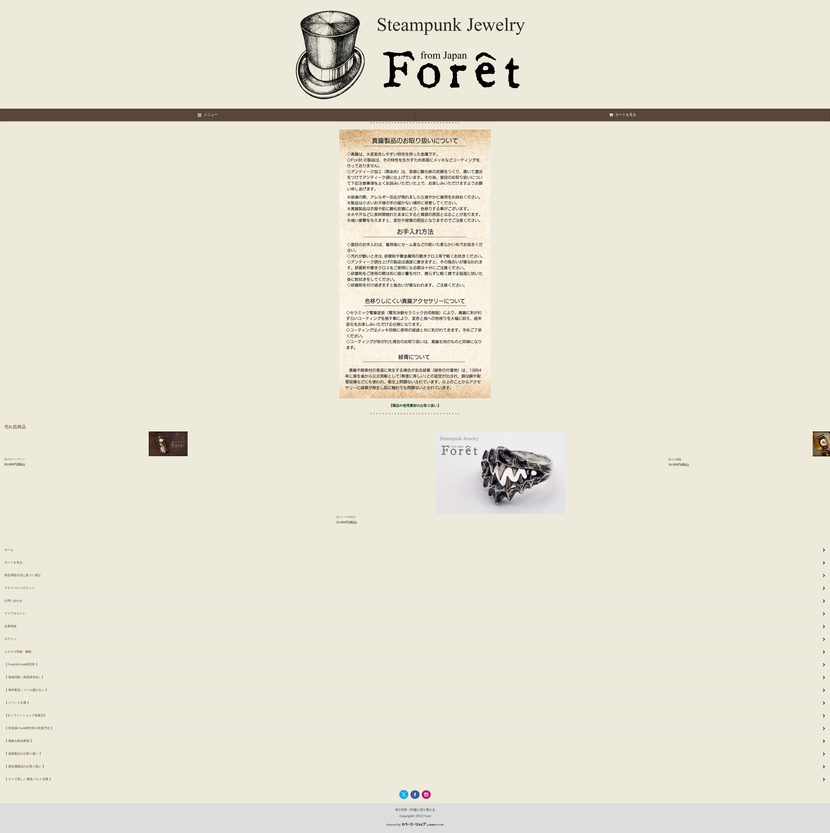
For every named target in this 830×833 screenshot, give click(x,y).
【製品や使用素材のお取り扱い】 (415, 405)
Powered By (393, 824)
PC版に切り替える (422, 809)
